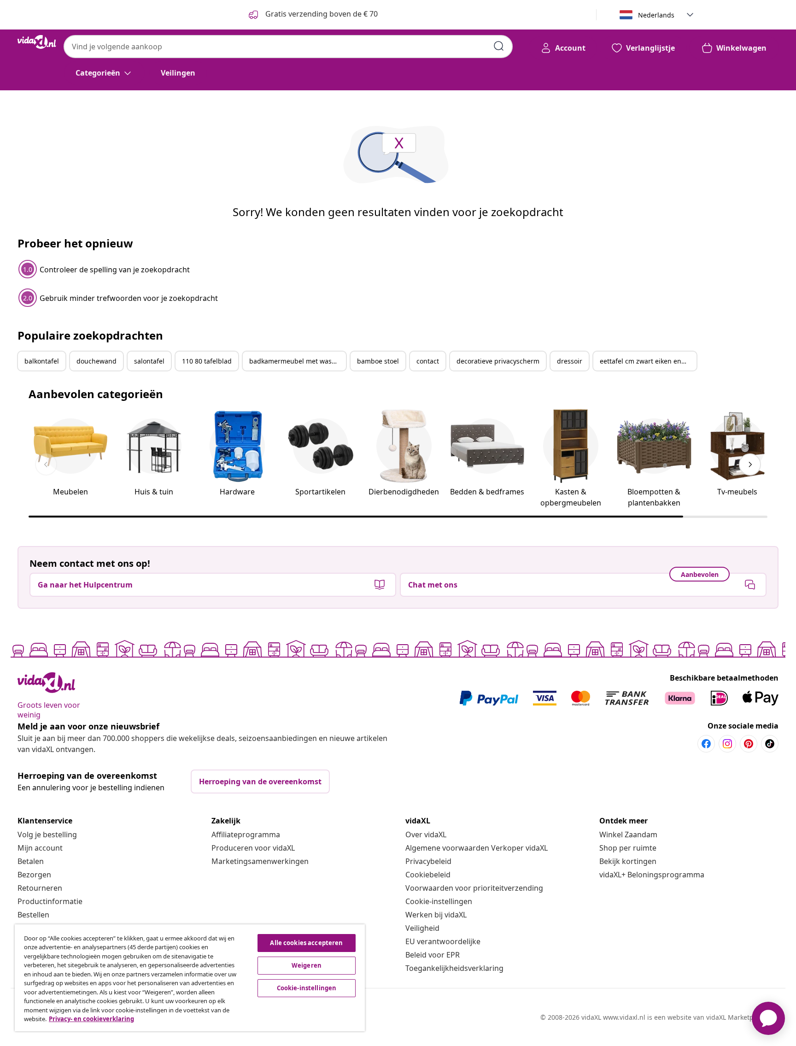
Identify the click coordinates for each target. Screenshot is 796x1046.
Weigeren (307, 965)
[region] (190, 977)
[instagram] (727, 743)
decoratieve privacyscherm (498, 361)
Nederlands (656, 15)
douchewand (96, 361)
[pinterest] (748, 743)
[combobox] (288, 46)
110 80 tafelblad (207, 361)
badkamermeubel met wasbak (296, 361)
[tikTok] (769, 743)
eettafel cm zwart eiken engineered (648, 361)
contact (427, 361)
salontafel (149, 361)
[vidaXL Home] (37, 42)
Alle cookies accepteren (306, 943)
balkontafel (41, 361)
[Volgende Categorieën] (750, 464)
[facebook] (706, 743)
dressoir (569, 361)
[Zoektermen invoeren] (499, 46)
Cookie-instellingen (438, 901)
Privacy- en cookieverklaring (91, 1019)
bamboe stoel (378, 361)
